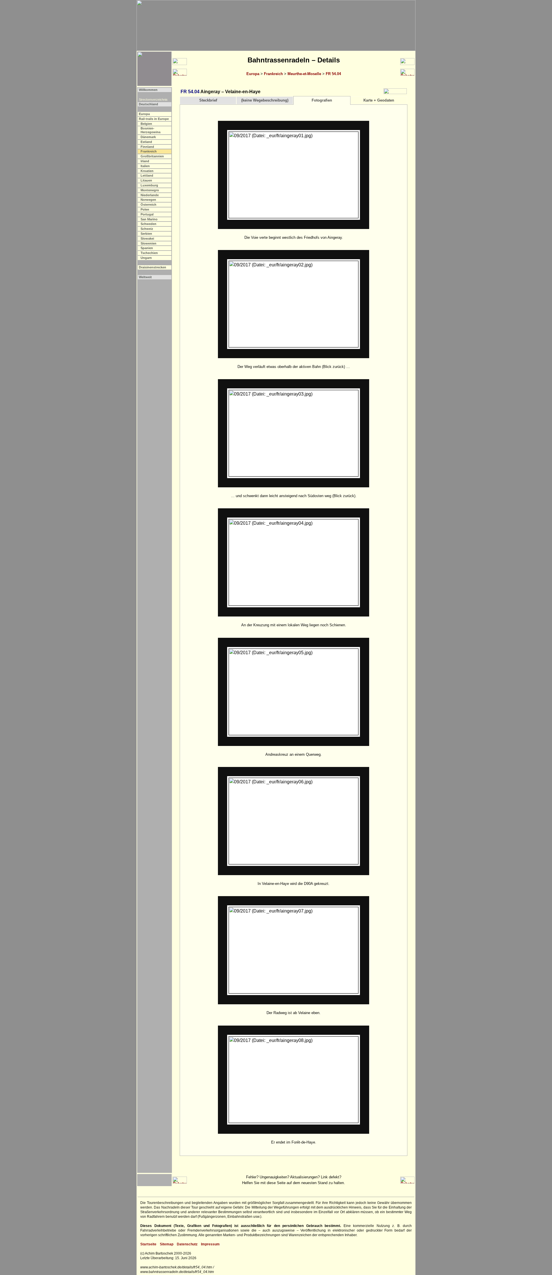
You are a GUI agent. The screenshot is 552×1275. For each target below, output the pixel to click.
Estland (146, 142)
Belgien (146, 123)
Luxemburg (149, 185)
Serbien (146, 233)
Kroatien (147, 171)
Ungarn (146, 257)
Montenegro (150, 190)
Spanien (147, 248)
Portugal (147, 214)
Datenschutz (187, 1244)
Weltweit (145, 277)
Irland (145, 161)
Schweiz (147, 228)
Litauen (146, 180)
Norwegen (148, 199)
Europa (252, 74)
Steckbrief (208, 100)
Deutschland (148, 104)
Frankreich (273, 74)
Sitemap (166, 1244)
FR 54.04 (333, 74)
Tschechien (149, 253)
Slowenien (148, 243)
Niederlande (150, 195)
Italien (145, 166)
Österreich (148, 204)
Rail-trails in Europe (154, 119)
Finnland (147, 146)
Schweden (148, 224)
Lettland (147, 175)
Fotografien (322, 100)
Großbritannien (152, 156)
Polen (145, 209)
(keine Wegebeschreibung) (264, 100)
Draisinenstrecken (152, 267)
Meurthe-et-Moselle (304, 74)
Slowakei (147, 238)
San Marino (149, 219)
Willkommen (148, 89)
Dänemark (148, 137)
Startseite (148, 1244)
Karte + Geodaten (378, 100)
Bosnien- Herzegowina (150, 130)
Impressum (210, 1244)
